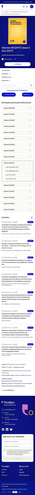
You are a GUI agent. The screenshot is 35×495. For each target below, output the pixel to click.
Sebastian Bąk (27, 250)
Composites (17, 383)
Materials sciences (7, 383)
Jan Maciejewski (16, 250)
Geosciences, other (16, 381)
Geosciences (6, 381)
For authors (5, 73)
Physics (4, 386)
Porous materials (26, 383)
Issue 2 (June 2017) (10, 175)
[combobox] (17, 441)
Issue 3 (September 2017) (12, 171)
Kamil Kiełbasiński (6, 285)
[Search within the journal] (31, 85)
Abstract (30, 222)
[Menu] (31, 6)
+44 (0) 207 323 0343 (11, 419)
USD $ (15, 492)
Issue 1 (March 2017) (11, 178)
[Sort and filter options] (31, 217)
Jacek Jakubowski (15, 337)
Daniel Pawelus (27, 233)
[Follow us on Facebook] (3, 429)
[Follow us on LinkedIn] (7, 429)
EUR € (10, 492)
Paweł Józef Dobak (22, 283)
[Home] (2, 6)
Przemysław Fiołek (27, 337)
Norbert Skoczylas (18, 353)
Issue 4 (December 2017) (12, 167)
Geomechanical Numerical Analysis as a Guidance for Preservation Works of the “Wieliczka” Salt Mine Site (17, 262)
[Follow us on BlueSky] (11, 429)
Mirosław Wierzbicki (7, 353)
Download (18, 64)
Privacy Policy (19, 454)
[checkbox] (4, 450)
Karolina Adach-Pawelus (8, 233)
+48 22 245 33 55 (9, 424)
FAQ (3, 472)
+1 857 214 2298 (9, 414)
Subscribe (17, 458)
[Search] (24, 7)
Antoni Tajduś (16, 267)
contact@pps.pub (9, 409)
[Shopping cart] (27, 7)
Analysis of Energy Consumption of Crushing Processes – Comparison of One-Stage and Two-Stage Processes (17, 246)
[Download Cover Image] (24, 41)
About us (4, 475)
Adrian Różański (6, 320)
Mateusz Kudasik (15, 304)
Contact (4, 469)
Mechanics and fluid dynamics (16, 386)
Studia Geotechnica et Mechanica (18, 11)
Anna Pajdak (5, 304)
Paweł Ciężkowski (6, 250)
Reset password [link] (24, 475)
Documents (5, 80)
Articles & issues (6, 77)
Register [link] (21, 472)
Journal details (6, 70)
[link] (10, 403)
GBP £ (19, 492)
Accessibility (5, 486)
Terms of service (6, 484)
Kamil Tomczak (6, 337)
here (27, 2)
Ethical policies (23, 484)
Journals (6, 11)
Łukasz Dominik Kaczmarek (9, 283)
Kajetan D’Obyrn (6, 267)
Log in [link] (21, 469)
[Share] (15, 59)
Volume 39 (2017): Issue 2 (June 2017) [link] (11, 14)
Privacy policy (14, 484)
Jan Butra (17, 233)
